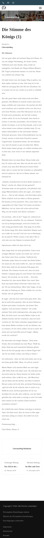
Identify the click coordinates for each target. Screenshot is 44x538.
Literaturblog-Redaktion (22, 449)
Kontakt (6, 535)
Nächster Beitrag (33, 463)
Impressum (7, 527)
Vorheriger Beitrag (11, 463)
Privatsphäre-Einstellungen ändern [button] (16, 512)
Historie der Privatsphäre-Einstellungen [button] (18, 516)
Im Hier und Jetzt (32, 467)
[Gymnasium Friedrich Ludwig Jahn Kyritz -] (4, 8)
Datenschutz (7, 531)
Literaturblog (7, 47)
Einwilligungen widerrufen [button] (13, 521)
